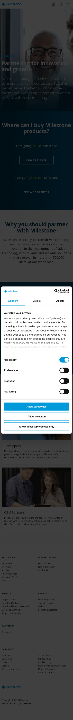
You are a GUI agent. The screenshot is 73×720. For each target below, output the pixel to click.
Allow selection (37, 416)
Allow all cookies (36, 406)
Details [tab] (36, 300)
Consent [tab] (13, 300)
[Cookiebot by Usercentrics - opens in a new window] (54, 291)
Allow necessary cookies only (36, 426)
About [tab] (60, 300)
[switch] (64, 370)
